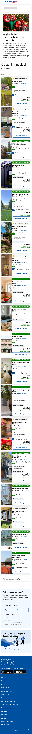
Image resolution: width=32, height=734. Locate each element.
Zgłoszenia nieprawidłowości (10, 704)
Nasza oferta (5, 687)
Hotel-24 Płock (17, 336)
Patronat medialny (6, 708)
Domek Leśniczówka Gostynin (19, 112)
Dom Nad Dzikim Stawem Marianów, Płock (20, 195)
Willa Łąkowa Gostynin (19, 144)
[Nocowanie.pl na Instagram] (12, 663)
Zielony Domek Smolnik (20, 534)
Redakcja (4, 711)
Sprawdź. (9, 74)
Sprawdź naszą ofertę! (12, 649)
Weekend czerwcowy (24, 729)
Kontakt (3, 677)
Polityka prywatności (7, 721)
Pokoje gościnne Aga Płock (19, 423)
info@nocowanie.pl (10, 617)
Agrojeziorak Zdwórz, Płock (19, 512)
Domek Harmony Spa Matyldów (19, 456)
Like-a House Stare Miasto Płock (20, 363)
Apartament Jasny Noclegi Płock (20, 390)
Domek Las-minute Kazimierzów (18, 166)
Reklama (4, 698)
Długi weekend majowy (8, 729)
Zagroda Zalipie (17, 81)
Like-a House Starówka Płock (19, 282)
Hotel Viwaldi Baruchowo (20, 488)
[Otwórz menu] (3, 1)
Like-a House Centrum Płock (19, 310)
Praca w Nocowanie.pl (8, 701)
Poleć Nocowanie (6, 691)
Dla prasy (4, 714)
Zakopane (16, 730)
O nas (3, 684)
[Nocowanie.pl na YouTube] (7, 663)
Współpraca (5, 694)
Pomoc (3, 681)
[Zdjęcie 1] (6, 104)
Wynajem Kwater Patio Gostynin (19, 259)
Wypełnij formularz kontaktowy (15, 610)
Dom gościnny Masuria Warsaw (19, 227)
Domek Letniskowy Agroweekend (18, 556)
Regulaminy (5, 724)
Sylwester (16, 729)
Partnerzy (4, 718)
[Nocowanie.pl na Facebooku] (3, 663)
